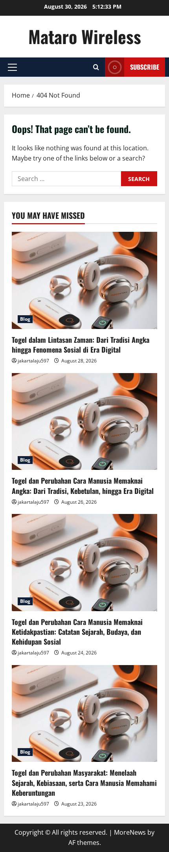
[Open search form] (96, 67)
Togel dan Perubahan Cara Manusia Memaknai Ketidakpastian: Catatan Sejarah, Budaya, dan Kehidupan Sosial (77, 632)
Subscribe (144, 67)
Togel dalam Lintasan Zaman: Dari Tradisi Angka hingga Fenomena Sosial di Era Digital (80, 345)
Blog (25, 319)
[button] (12, 67)
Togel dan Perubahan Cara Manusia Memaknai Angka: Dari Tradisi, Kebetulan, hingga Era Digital (83, 485)
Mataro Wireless (84, 36)
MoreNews (130, 832)
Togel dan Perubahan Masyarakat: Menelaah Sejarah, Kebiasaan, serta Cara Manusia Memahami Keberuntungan (84, 782)
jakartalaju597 (33, 360)
